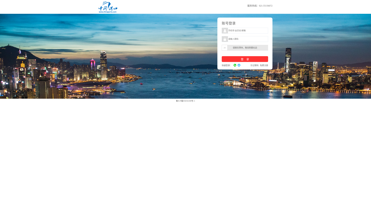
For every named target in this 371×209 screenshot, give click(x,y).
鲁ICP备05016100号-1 (185, 101)
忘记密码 (254, 65)
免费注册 (264, 65)
